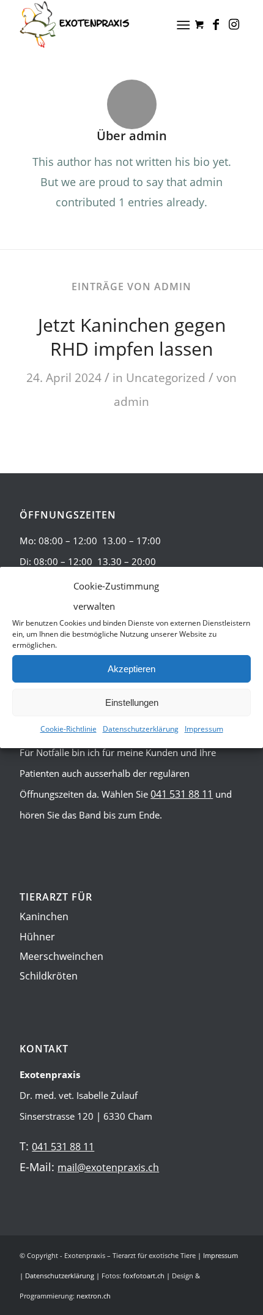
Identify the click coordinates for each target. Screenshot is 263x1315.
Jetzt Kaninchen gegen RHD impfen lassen (132, 336)
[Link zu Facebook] (216, 24)
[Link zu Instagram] (234, 24)
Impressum (204, 729)
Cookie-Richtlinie (68, 729)
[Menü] (183, 24)
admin (131, 401)
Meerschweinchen (61, 956)
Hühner (37, 936)
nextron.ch (93, 1295)
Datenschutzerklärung (141, 729)
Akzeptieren (131, 669)
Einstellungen (131, 702)
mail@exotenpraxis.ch (108, 1167)
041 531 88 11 (181, 794)
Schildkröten (49, 976)
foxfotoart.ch (144, 1275)
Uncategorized (166, 377)
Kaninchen (44, 916)
